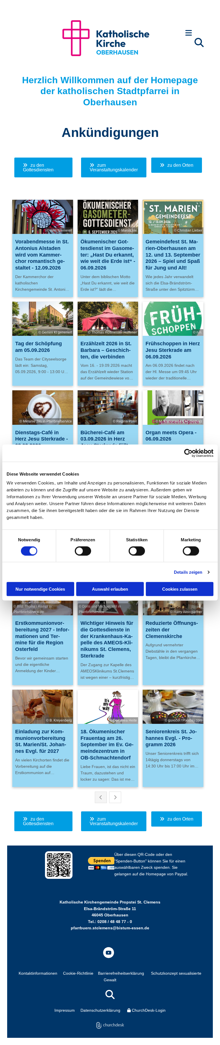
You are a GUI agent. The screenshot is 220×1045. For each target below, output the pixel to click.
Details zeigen (188, 571)
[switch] (83, 550)
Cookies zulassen (179, 589)
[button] (189, 33)
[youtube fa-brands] (108, 952)
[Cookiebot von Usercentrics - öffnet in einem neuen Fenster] (188, 453)
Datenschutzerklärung (100, 1010)
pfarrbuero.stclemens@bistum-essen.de (110, 928)
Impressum (64, 1010)
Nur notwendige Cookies (40, 589)
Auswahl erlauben (110, 589)
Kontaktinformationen (38, 973)
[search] (199, 42)
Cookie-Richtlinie (78, 973)
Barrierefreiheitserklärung (121, 973)
